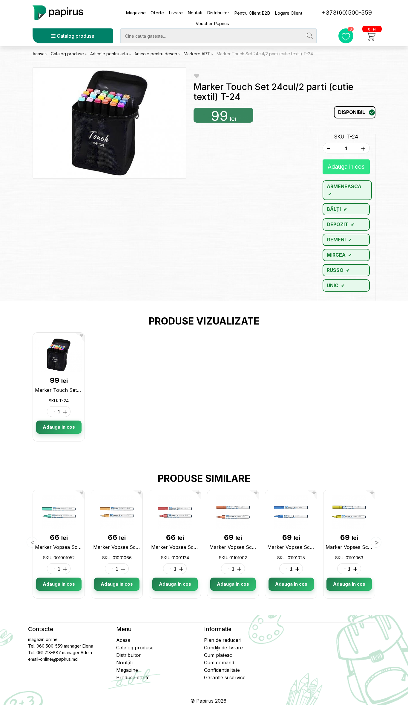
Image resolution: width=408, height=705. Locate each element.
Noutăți (124, 663)
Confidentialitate (222, 670)
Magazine (136, 13)
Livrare (176, 13)
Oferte (157, 13)
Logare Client (288, 13)
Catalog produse (75, 36)
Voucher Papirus (212, 23)
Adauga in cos (346, 166)
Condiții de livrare (223, 648)
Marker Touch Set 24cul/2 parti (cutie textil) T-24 (265, 53)
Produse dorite (133, 677)
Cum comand (219, 663)
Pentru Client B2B (252, 13)
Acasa (39, 53)
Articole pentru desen (156, 53)
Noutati (195, 13)
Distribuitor (218, 13)
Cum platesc (218, 655)
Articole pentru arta (109, 53)
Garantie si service (225, 677)
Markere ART (197, 53)
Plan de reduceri (222, 640)
